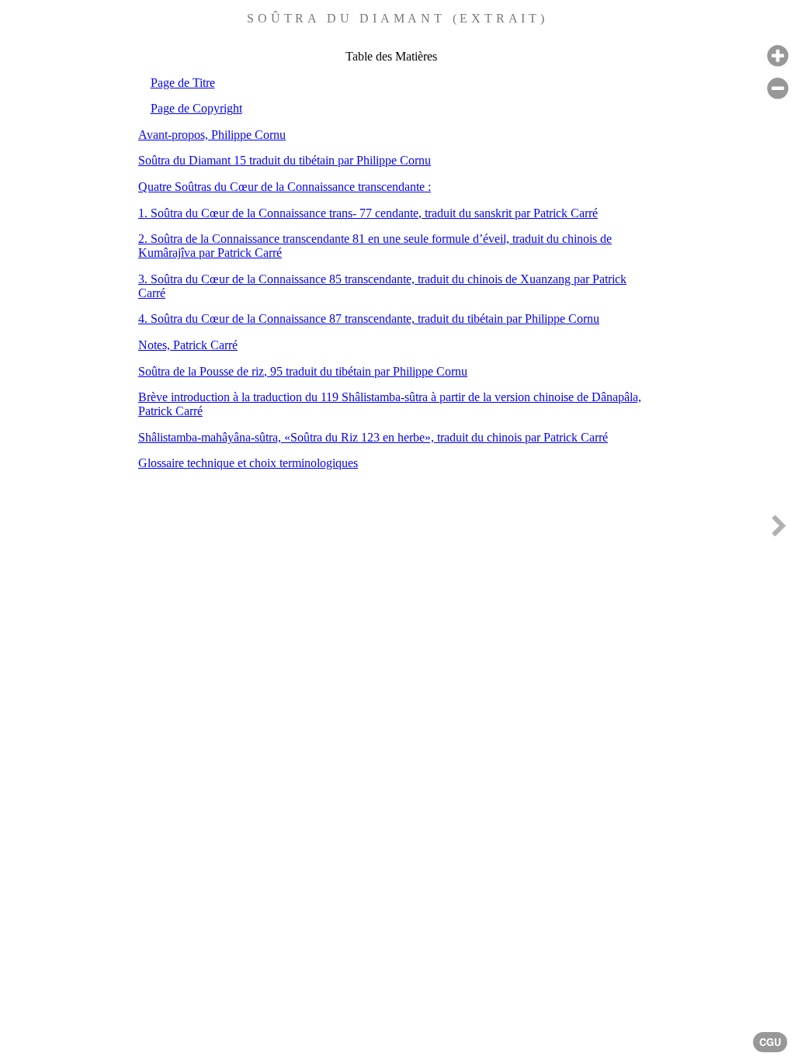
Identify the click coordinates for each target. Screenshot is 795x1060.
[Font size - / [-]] (777, 88)
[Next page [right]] (778, 530)
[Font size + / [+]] (777, 56)
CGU (770, 1042)
